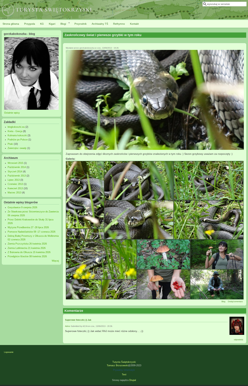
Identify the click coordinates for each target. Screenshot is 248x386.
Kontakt (134, 23)
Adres (67, 326)
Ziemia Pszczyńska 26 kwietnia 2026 (27, 244)
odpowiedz (238, 339)
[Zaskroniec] (155, 148)
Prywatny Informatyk (124, 370)
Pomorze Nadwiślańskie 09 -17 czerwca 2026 (31, 232)
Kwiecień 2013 (15, 188)
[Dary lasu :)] (163, 284)
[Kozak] (163, 254)
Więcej (55, 261)
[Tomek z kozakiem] (216, 284)
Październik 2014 (17, 167)
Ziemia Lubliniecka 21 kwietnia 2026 (27, 248)
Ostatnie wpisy (12, 113)
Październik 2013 (17, 175)
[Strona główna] (47, 16)
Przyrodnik (80, 23)
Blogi (62, 23)
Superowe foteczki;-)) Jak (78, 320)
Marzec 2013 (14, 192)
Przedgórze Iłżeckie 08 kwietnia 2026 (27, 256)
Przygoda (29, 23)
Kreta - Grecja (15, 131)
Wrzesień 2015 (15, 163)
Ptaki (10, 144)
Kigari (52, 23)
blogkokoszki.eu (16, 127)
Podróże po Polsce (18, 139)
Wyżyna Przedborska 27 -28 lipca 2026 (28, 227)
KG (42, 23)
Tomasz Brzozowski (117, 365)
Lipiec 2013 (14, 180)
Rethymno (119, 23)
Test (124, 374)
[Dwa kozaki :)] (216, 254)
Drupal (132, 380)
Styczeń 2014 (15, 171)
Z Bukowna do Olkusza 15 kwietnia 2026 (29, 252)
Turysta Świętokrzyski (124, 362)
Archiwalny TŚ (100, 23)
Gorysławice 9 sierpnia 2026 (22, 207)
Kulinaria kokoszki (17, 135)
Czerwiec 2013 (15, 184)
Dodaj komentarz (235, 301)
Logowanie (8, 352)
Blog (223, 301)
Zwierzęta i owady (17, 148)
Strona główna (11, 23)
